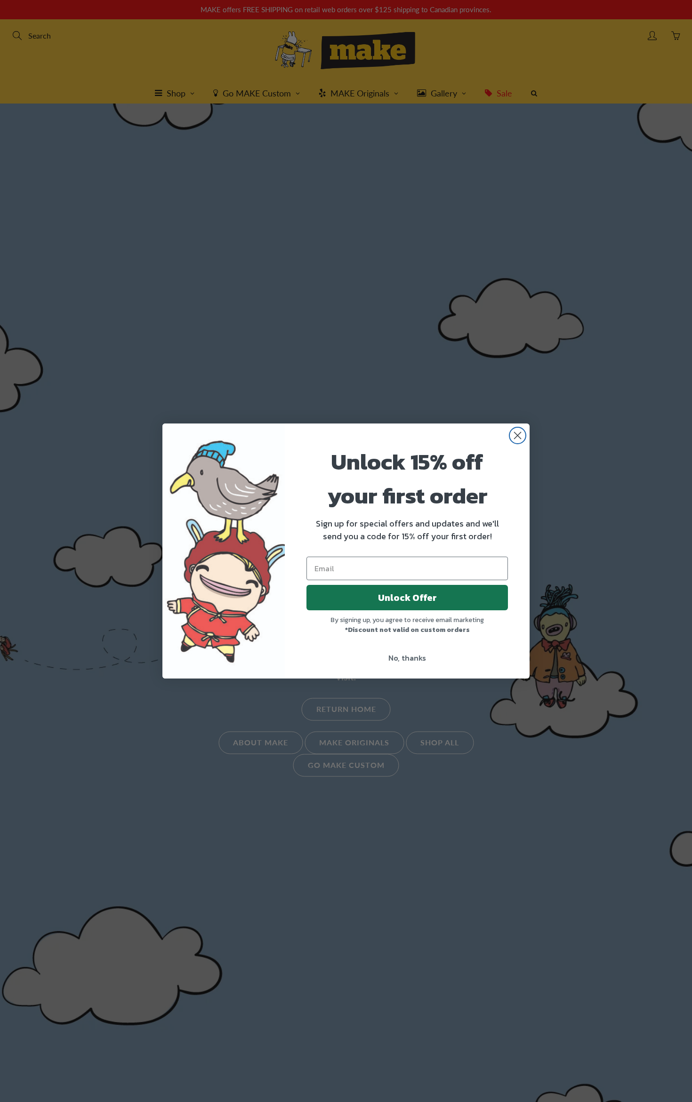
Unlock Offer (407, 598)
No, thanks (407, 657)
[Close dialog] (517, 435)
